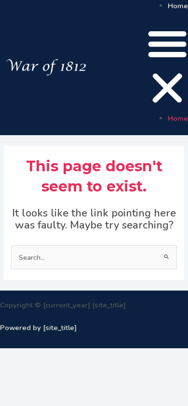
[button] (167, 68)
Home (178, 6)
